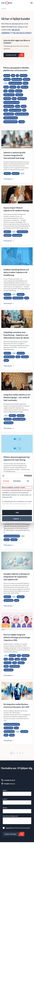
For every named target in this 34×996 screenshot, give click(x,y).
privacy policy (25, 828)
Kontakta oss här (11, 55)
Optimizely (7, 98)
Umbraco (13, 87)
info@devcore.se (9, 783)
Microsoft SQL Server (15, 83)
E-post (5, 799)
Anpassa (16, 518)
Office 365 (24, 87)
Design (6, 87)
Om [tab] (28, 481)
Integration (19, 95)
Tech (24, 110)
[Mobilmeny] (31, 3)
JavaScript (26, 79)
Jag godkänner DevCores (18, 828)
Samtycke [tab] (6, 481)
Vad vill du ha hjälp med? (10, 816)
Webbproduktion (9, 95)
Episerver (7, 75)
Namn (5, 790)
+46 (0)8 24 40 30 (9, 780)
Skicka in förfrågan (10, 834)
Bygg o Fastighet (8, 114)
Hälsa (5, 110)
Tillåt (17, 512)
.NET (13, 75)
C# (17, 75)
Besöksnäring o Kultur (22, 114)
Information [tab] (17, 481)
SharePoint (23, 75)
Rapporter (19, 91)
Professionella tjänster (10, 121)
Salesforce (7, 79)
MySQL (25, 83)
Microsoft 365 (22, 98)
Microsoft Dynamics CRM (11, 102)
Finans (17, 106)
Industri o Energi (9, 106)
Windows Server (16, 79)
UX (18, 87)
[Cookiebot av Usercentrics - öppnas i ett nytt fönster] (24, 476)
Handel (24, 106)
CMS (5, 91)
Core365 (21, 121)
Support (11, 91)
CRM (5, 83)
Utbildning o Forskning (10, 118)
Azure (14, 98)
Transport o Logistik (15, 110)
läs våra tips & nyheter (22, 33)
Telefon (5, 808)
